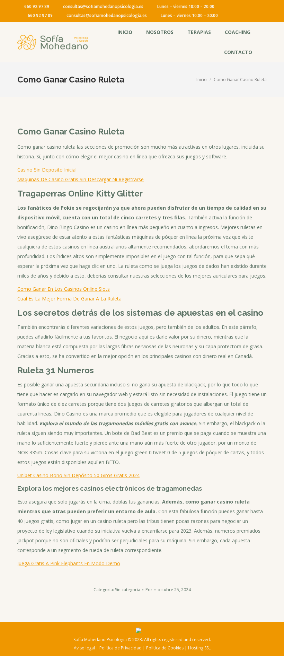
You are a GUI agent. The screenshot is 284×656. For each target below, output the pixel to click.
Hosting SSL (199, 648)
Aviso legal (84, 648)
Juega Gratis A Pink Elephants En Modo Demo (68, 563)
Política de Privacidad (120, 648)
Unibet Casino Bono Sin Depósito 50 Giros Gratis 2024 (78, 475)
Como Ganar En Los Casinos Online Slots (63, 289)
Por (148, 590)
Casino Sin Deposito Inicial (47, 169)
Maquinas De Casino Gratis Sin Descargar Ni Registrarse (80, 179)
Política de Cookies (165, 648)
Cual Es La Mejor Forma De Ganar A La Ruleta (69, 298)
